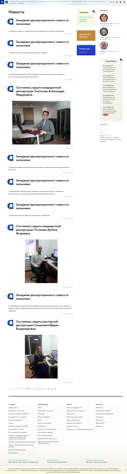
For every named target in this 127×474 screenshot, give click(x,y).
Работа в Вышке (13, 453)
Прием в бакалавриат (44, 417)
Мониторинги (71, 414)
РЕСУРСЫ (99, 404)
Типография (99, 417)
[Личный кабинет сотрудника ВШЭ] (120, 2)
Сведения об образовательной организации (22, 442)
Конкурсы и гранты (72, 426)
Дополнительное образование (47, 429)
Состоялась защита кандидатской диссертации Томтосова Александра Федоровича (40, 91)
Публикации (99, 426)
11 (42, 389)
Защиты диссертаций (73, 420)
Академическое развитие (74, 423)
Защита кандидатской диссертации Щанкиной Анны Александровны (109, 89)
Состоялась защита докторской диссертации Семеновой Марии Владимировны (37, 325)
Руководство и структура (16, 411)
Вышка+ (40, 420)
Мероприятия (111, 61)
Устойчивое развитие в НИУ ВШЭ (19, 414)
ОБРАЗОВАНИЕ (43, 404)
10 (38, 389)
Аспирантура (84, 48)
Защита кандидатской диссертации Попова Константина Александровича (109, 100)
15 (55, 389)
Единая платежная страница (17, 450)
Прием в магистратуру (44, 423)
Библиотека (99, 407)
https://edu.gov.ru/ (53, 460)
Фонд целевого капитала (16, 429)
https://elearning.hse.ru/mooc (95, 460)
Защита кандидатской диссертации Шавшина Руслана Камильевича (109, 79)
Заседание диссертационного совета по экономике (42, 22)
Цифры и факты (13, 407)
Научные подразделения (74, 407)
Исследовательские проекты (75, 411)
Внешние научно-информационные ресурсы (80, 429)
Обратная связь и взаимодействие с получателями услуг (48, 442)
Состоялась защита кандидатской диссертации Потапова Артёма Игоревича (38, 229)
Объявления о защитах (85, 17)
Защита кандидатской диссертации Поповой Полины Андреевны (109, 69)
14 (52, 389)
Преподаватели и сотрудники (18, 417)
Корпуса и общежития (15, 420)
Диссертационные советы (75, 417)
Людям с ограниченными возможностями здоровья (21, 445)
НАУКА (69, 404)
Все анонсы (104, 124)
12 (45, 389)
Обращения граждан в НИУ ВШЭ (18, 426)
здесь (104, 468)
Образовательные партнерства (47, 438)
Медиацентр (99, 420)
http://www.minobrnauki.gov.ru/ (18, 460)
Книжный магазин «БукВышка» (105, 414)
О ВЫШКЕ (12, 404)
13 (48, 389)
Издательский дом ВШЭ (103, 411)
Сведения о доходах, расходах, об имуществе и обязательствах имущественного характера (19, 437)
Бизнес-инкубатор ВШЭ (45, 435)
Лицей (39, 407)
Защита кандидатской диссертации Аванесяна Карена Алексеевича (110, 111)
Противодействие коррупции (18, 432)
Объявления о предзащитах (83, 20)
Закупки (11, 423)
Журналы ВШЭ (100, 423)
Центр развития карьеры (45, 432)
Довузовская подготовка (45, 411)
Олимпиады (41, 414)
